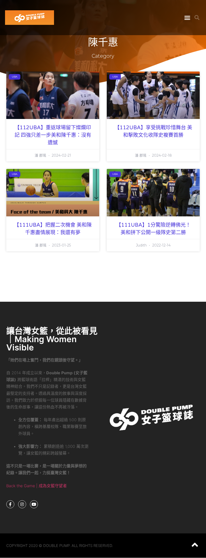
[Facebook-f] (10, 504)
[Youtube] (34, 504)
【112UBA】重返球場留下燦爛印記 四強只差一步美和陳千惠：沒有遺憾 (53, 135)
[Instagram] (22, 504)
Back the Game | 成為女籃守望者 (36, 485)
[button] (187, 17)
